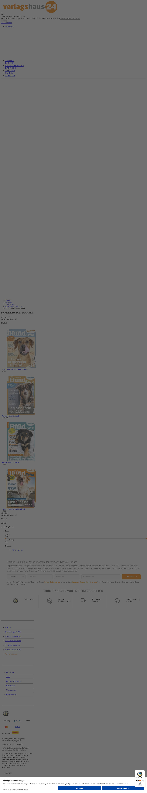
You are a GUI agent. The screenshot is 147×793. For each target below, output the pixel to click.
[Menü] (143, 771)
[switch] (140, 785)
